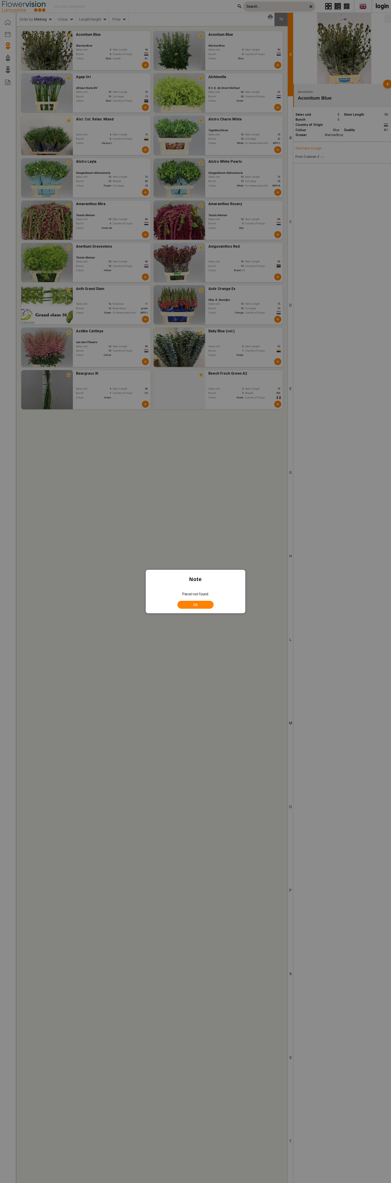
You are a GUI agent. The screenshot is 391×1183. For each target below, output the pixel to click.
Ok (195, 605)
